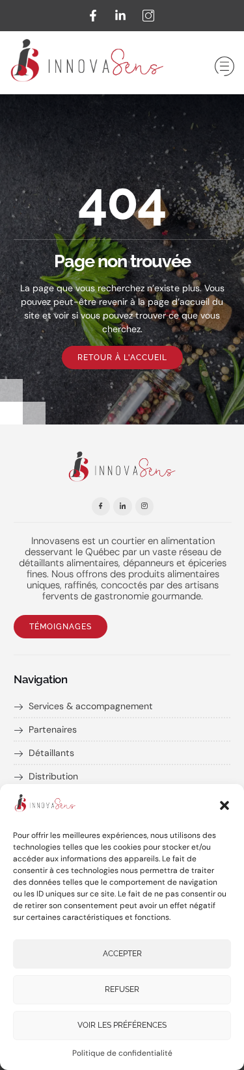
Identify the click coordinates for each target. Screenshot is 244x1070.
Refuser (122, 989)
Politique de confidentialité (122, 1053)
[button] (224, 805)
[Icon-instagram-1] (144, 506)
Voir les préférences (122, 1025)
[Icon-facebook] (101, 506)
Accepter (122, 953)
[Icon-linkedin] (122, 506)
